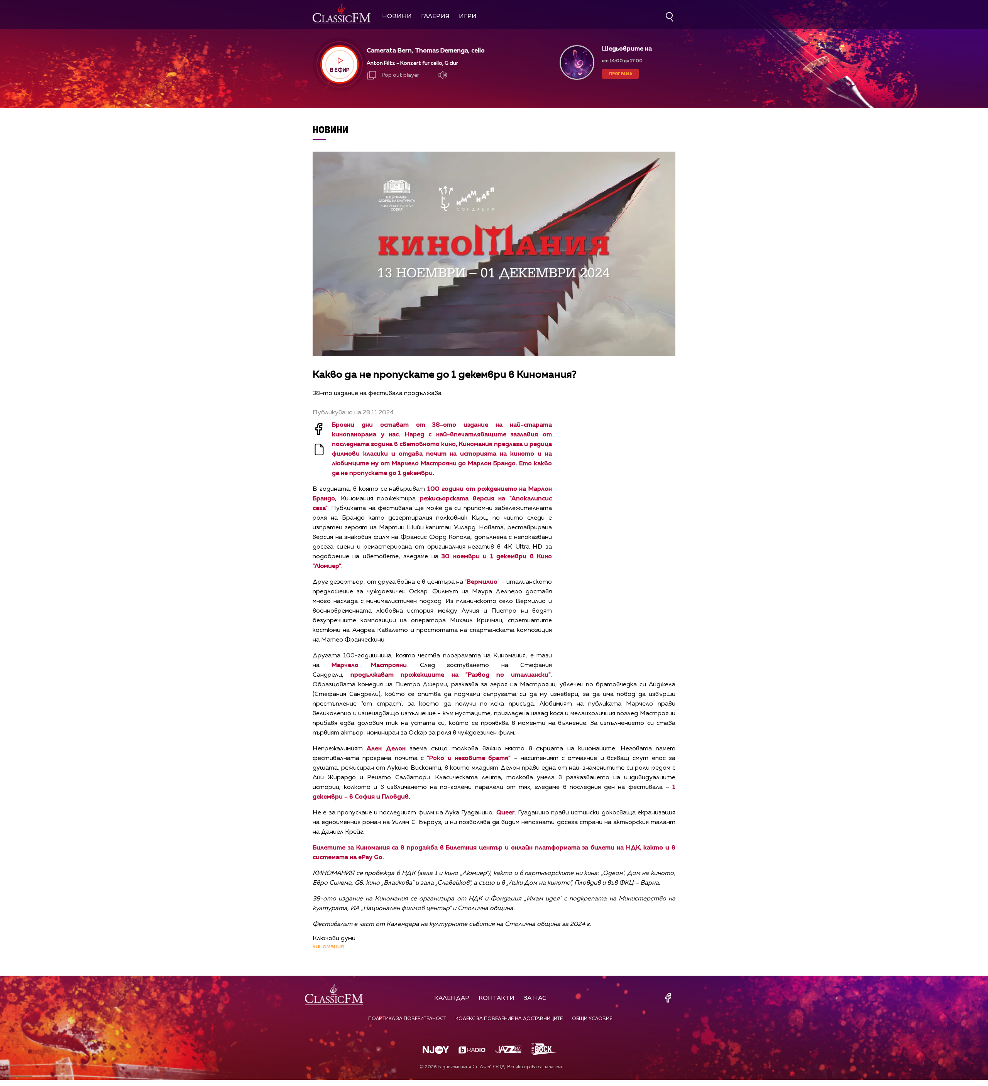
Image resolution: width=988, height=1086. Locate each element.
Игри (468, 17)
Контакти (496, 998)
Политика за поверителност (407, 1019)
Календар (451, 998)
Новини (397, 17)
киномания (328, 947)
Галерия (435, 17)
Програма (620, 73)
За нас (535, 998)
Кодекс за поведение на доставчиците (509, 1019)
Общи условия (592, 1019)
